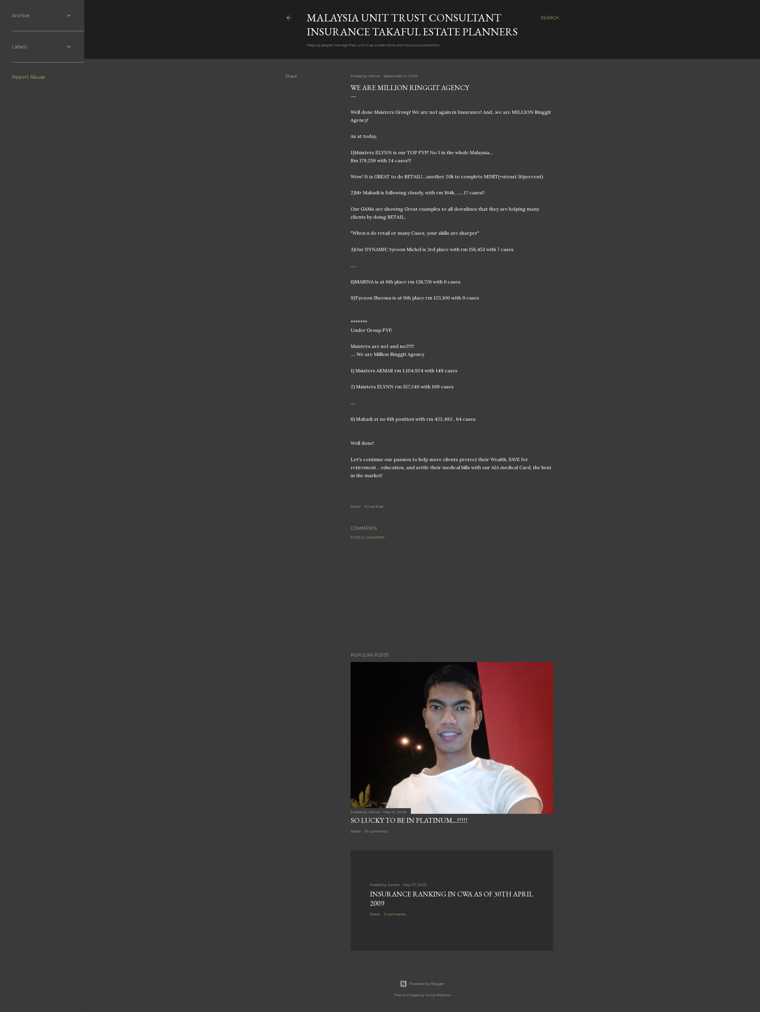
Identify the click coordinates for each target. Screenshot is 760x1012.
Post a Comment (368, 537)
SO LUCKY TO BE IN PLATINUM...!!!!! (409, 820)
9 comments (395, 914)
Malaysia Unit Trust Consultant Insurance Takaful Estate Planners (412, 25)
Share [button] (291, 76)
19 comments (376, 831)
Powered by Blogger (426, 983)
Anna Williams (438, 995)
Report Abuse (28, 77)
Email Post (374, 506)
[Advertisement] (452, 596)
